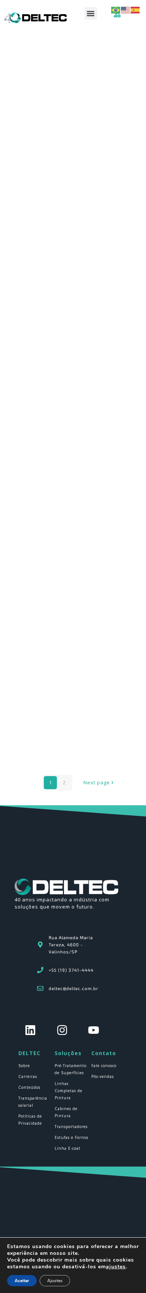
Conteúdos (29, 1087)
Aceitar (22, 1281)
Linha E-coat (67, 1148)
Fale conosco (103, 1065)
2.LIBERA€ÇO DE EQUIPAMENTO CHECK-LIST (73, 671)
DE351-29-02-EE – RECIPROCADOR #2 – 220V (73, 751)
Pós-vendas (102, 1076)
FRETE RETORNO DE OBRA (53, 431)
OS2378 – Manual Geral (49, 270)
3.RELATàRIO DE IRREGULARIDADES (62, 591)
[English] (126, 9)
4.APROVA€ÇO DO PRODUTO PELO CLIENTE (72, 511)
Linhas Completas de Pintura (68, 1090)
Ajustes (55, 1281)
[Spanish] (135, 9)
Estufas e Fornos (71, 1137)
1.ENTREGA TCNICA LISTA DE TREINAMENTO (73, 350)
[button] (91, 13)
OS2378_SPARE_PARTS (49, 110)
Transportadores (71, 1126)
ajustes (116, 1266)
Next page (96, 782)
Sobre (24, 1065)
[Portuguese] (116, 9)
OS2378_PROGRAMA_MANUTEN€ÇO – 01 (69, 190)
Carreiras (27, 1076)
